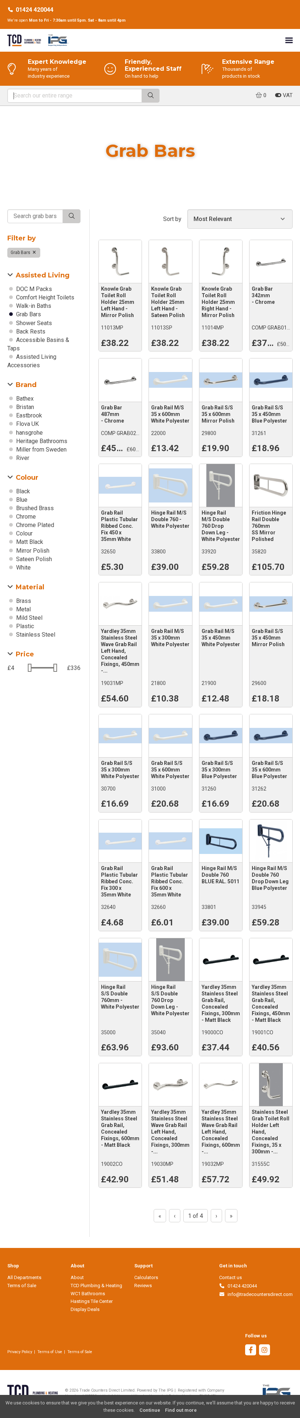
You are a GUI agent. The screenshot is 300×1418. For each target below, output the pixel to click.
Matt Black (29, 541)
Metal (23, 609)
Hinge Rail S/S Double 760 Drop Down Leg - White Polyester (170, 1000)
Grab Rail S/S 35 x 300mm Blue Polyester (219, 769)
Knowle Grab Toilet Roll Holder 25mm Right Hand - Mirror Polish (218, 302)
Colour (24, 533)
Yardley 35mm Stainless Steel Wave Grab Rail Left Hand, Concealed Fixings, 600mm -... (221, 1131)
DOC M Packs (33, 289)
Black (22, 491)
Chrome (25, 516)
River (22, 457)
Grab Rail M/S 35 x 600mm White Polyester (170, 414)
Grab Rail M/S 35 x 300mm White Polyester (170, 637)
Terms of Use (49, 1351)
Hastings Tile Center (92, 1301)
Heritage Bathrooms (41, 441)
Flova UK (27, 423)
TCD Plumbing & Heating (96, 1285)
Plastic (24, 626)
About (77, 1277)
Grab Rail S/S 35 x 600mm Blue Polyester (269, 769)
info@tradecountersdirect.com (259, 1294)
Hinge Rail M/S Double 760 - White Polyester (170, 519)
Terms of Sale (21, 1285)
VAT (287, 95)
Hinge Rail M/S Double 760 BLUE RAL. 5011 (220, 874)
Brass (23, 600)
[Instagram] (264, 1350)
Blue (21, 499)
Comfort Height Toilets (44, 297)
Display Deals (85, 1309)
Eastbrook (28, 415)
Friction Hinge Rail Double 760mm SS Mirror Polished (269, 526)
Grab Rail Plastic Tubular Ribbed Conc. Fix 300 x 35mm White (119, 881)
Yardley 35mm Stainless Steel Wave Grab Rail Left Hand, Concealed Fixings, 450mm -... (120, 651)
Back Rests (30, 331)
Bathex (24, 398)
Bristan (24, 407)
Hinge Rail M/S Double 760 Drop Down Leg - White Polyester (221, 526)
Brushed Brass (34, 508)
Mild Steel (28, 617)
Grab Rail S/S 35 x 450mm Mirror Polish (268, 637)
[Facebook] (250, 1350)
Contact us (230, 1277)
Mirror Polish (32, 550)
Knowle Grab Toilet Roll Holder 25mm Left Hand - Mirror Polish (117, 302)
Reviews (143, 1285)
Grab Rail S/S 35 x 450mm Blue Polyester (269, 414)
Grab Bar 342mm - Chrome (263, 295)
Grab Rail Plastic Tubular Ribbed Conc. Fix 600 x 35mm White (169, 881)
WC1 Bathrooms (88, 1293)
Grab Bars (21, 252)
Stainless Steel (35, 634)
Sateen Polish (33, 559)
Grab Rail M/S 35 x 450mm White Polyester (221, 637)
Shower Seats (33, 323)
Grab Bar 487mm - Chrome (112, 414)
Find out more (181, 1410)
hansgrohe (29, 432)
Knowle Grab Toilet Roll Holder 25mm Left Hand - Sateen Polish (168, 302)
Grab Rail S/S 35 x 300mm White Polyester (120, 769)
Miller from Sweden (41, 449)
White (23, 567)
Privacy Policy (19, 1351)
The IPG (165, 1390)
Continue (149, 1410)
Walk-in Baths (33, 305)
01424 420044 (34, 9)
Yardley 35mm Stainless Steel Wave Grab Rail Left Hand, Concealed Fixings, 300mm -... (170, 1131)
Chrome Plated (34, 525)
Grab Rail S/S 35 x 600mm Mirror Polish (218, 414)
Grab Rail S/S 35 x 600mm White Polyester (170, 769)
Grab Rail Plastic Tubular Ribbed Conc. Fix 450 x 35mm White (119, 526)
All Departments (24, 1277)
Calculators (146, 1277)
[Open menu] (289, 40)
